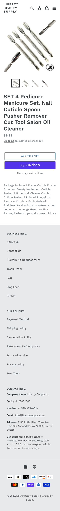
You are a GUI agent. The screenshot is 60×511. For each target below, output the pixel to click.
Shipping (9, 140)
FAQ (9, 278)
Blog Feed (13, 287)
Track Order (14, 268)
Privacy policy (15, 364)
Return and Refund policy (23, 346)
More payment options (30, 173)
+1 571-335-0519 (28, 408)
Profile (11, 296)
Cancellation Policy (19, 337)
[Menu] (54, 8)
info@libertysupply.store (30, 415)
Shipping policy (16, 328)
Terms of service (17, 355)
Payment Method (18, 319)
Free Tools (13, 373)
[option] (15, 83)
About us (12, 241)
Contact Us (14, 250)
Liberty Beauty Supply (11, 8)
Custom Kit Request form (23, 259)
